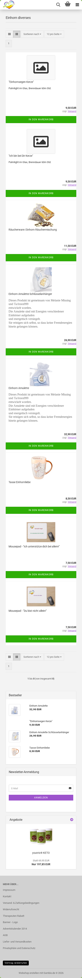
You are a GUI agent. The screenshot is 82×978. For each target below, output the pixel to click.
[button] (9, 34)
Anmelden (41, 797)
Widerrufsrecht (11, 909)
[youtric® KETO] (41, 836)
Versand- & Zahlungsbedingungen (21, 902)
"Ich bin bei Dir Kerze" (21, 155)
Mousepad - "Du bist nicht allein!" (28, 610)
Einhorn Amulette (19, 388)
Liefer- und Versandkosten (17, 941)
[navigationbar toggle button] (77, 5)
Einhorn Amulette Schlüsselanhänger (30, 293)
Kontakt (7, 896)
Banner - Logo (10, 922)
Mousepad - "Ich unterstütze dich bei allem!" (34, 546)
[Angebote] (71, 820)
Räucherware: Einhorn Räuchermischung (33, 229)
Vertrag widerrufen (16, 963)
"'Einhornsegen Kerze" (21, 81)
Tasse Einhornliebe (20, 482)
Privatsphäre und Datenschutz (19, 948)
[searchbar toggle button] (58, 5)
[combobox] (32, 34)
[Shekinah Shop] (7, 5)
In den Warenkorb (41, 119)
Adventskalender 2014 (15, 928)
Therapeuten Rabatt (13, 915)
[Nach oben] (71, 972)
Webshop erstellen (29, 973)
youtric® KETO (41, 852)
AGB (5, 935)
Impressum (9, 889)
